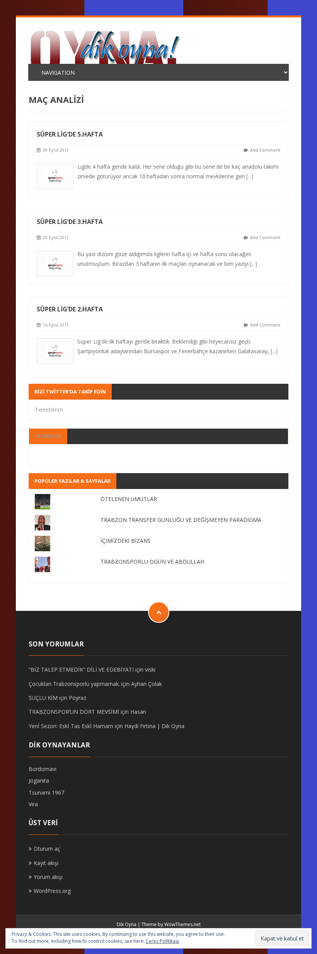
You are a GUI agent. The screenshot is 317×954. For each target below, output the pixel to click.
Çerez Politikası (162, 941)
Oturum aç (47, 848)
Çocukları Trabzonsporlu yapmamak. (74, 683)
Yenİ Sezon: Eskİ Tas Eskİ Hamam (71, 726)
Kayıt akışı (46, 863)
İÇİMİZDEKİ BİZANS (126, 540)
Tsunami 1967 (46, 792)
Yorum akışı (48, 876)
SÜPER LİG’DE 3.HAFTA (70, 221)
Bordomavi (42, 769)
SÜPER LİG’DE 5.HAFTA (70, 134)
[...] (249, 176)
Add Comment (265, 150)
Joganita (39, 780)
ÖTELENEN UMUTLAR (129, 499)
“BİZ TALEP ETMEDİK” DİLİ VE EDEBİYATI (81, 669)
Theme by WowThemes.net (171, 924)
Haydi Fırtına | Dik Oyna (154, 726)
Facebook (47, 436)
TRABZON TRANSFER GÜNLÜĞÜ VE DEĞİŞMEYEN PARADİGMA (181, 519)
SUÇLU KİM (43, 697)
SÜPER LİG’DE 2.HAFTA (70, 309)
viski (150, 669)
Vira (33, 804)
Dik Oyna (126, 924)
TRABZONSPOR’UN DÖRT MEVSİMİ (74, 711)
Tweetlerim (49, 409)
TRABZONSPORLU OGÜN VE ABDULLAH (152, 561)
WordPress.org (52, 890)
